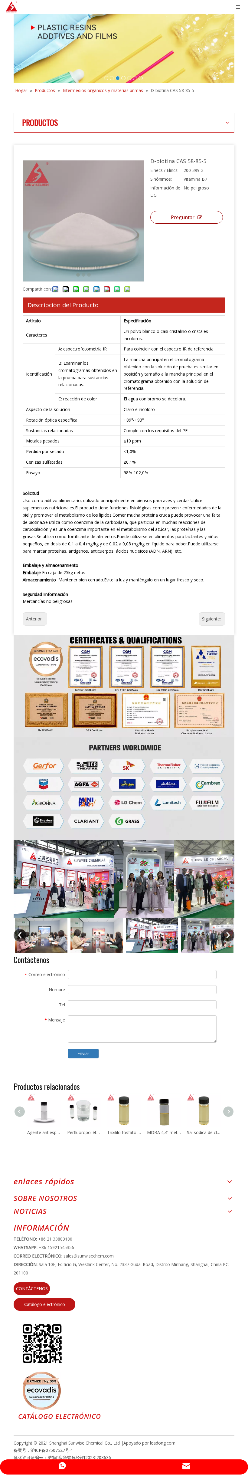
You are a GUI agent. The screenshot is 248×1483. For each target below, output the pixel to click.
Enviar (83, 1053)
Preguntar (182, 217)
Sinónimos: (161, 179)
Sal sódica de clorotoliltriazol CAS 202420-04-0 (204, 1132)
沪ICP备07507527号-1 (52, 1450)
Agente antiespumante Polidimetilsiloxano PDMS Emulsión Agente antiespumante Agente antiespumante (44, 1132)
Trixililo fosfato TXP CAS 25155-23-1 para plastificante (124, 1132)
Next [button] (228, 935)
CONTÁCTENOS (32, 1288)
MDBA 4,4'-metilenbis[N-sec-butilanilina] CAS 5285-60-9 (164, 1132)
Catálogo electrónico (44, 1304)
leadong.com (162, 1443)
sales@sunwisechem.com (89, 1256)
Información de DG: (165, 191)
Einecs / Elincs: (164, 170)
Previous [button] (20, 935)
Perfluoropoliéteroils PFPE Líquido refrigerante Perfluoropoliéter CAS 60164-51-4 (84, 1132)
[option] (41, 935)
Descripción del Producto (63, 305)
